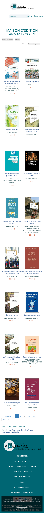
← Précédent (7, 416)
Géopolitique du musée (32, 315)
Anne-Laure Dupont (31, 226)
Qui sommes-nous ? (22, 487)
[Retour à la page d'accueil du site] (22, 6)
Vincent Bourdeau (32, 276)
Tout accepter (28, 506)
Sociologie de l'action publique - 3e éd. (12, 174)
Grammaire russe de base (32, 357)
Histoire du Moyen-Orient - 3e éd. (32, 222)
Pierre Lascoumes (12, 179)
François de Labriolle (34, 363)
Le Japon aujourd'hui (32, 81)
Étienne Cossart (11, 89)
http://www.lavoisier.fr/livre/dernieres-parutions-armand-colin (19, 431)
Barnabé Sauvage (32, 179)
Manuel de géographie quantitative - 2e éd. (12, 82)
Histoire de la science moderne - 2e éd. (32, 130)
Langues (17, 39)
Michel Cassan (12, 362)
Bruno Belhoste (32, 135)
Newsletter (22, 456)
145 (28, 416)
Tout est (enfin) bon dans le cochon (12, 222)
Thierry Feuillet (11, 87)
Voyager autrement (12, 129)
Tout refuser (22, 509)
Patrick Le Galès (9, 181)
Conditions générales (22, 471)
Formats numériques (7, 39)
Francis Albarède (12, 406)
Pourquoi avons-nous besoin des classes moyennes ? (32, 272)
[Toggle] (5, 16)
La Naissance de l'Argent (12, 403)
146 (33, 416)
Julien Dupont (12, 132)
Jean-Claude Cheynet (12, 318)
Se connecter (38, 16)
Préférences (15, 506)
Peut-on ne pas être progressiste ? (32, 404)
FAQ (22, 482)
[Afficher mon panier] (31, 16)
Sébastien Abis (12, 226)
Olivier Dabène (12, 276)
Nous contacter (22, 461)
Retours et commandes (22, 492)
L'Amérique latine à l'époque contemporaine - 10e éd (12, 272)
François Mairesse (32, 318)
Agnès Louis (32, 408)
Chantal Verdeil (35, 230)
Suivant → (6, 419)
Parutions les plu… (33, 44)
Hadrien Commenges (12, 91)
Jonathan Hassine (32, 232)
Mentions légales (22, 476)
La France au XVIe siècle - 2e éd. (12, 358)
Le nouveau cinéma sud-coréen (32, 174)
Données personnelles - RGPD (22, 466)
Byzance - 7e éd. (12, 315)
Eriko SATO (32, 85)
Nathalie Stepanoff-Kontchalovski (31, 361)
